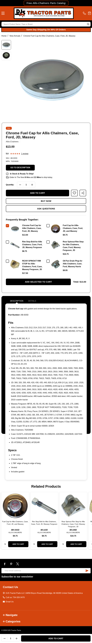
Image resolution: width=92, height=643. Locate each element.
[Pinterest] (11, 564)
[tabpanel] (15, 520)
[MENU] (3, 13)
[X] (17, 564)
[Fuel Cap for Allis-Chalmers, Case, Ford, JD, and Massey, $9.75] (15, 506)
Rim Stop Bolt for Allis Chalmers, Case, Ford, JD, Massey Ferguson (32, 244)
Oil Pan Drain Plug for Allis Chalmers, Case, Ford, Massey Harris (72, 264)
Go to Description (20, 168)
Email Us (10, 602)
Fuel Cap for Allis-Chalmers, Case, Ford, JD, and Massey (73, 228)
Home (4, 36)
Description (16, 301)
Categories (13, 621)
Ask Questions (46, 208)
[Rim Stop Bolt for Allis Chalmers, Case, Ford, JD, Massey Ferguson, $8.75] (44, 506)
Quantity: (10, 185)
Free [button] (46, 3)
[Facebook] (4, 564)
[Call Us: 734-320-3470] (85, 13)
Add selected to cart (38, 282)
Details (32, 301)
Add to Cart (37, 193)
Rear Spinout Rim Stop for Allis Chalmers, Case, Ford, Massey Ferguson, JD (73, 524)
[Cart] (89, 13)
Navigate (11, 615)
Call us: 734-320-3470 (15, 597)
